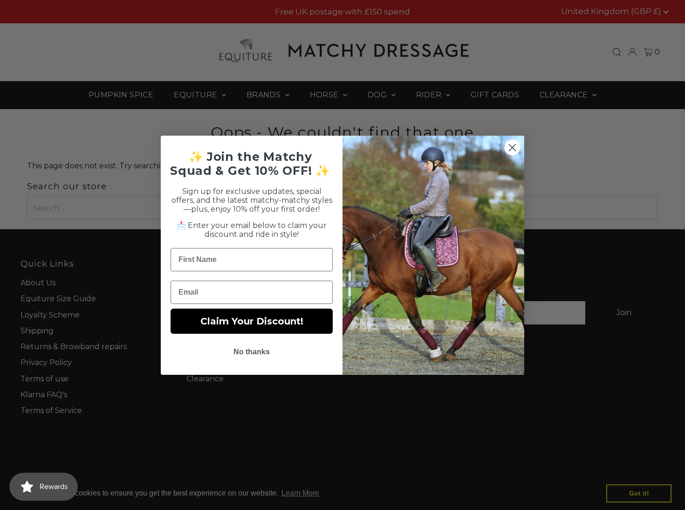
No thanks (251, 352)
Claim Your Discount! (251, 321)
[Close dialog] (512, 147)
